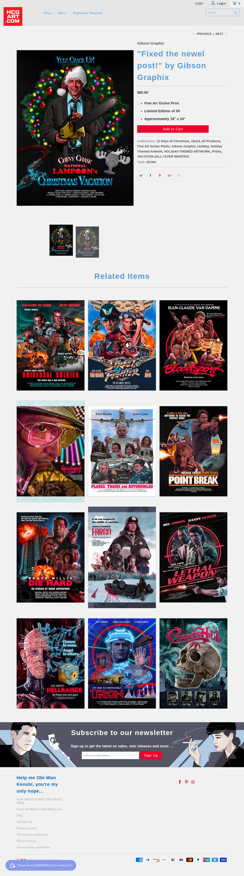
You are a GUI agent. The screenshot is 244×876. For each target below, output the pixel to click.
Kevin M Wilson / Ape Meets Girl (39, 809)
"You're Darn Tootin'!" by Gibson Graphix (122, 557)
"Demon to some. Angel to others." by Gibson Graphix (50, 663)
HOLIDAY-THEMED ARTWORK (187, 151)
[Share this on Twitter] (141, 175)
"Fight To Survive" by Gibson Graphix (193, 345)
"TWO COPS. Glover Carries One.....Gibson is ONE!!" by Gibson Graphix (193, 557)
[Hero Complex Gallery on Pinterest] (186, 782)
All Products (210, 141)
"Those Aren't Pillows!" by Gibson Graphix (122, 451)
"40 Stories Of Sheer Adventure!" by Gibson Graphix (50, 557)
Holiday (203, 146)
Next (220, 33)
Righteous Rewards (87, 13)
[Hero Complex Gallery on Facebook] (180, 782)
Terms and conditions (32, 834)
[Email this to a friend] (179, 175)
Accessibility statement (33, 847)
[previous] (22, 128)
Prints (216, 151)
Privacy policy (27, 828)
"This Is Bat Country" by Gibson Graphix (50, 451)
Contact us (24, 822)
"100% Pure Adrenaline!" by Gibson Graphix (193, 451)
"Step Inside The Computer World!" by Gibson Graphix (122, 663)
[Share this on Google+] (169, 175)
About (63, 13)
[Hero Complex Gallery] (21, 16)
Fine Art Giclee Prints (153, 146)
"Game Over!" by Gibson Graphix (122, 345)
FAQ (20, 815)
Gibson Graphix (150, 43)
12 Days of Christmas (172, 141)
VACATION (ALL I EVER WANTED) (163, 156)
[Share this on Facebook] (150, 175)
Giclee (151, 162)
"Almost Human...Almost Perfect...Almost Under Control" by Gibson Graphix (50, 345)
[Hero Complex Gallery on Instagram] (193, 782)
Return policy (26, 841)
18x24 (195, 141)
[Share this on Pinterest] (160, 175)
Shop (48, 13)
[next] (127, 128)
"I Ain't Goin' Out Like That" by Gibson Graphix (193, 663)
